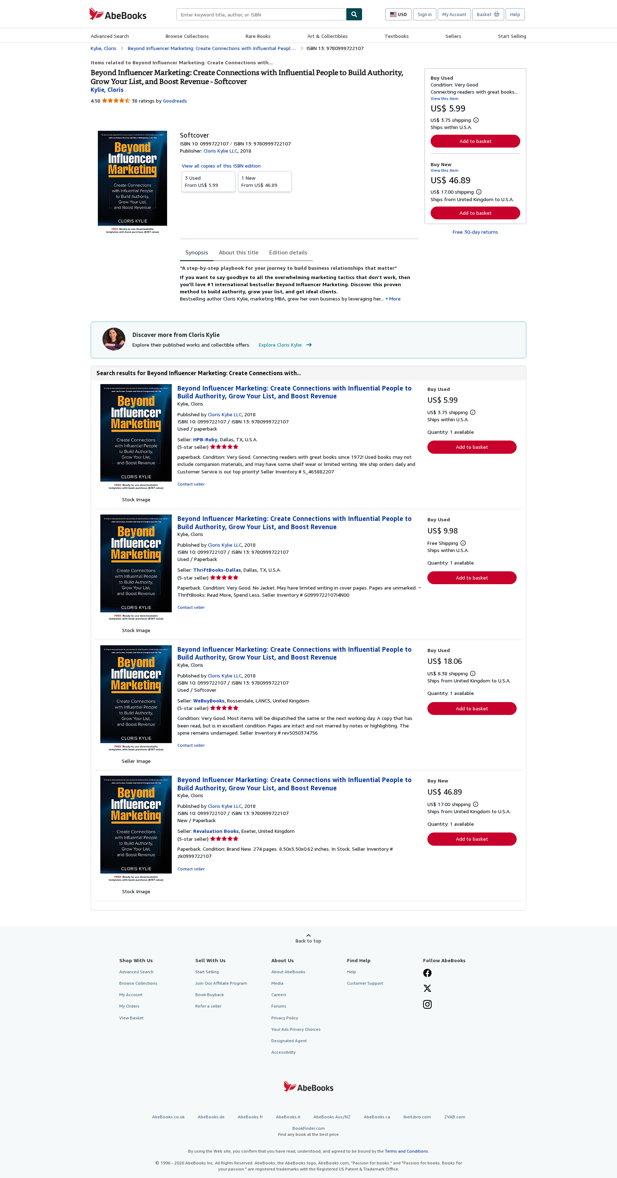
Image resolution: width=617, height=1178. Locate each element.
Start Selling (512, 36)
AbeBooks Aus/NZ (332, 1116)
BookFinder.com (308, 1131)
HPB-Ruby (205, 439)
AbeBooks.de (211, 1116)
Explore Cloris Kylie (280, 345)
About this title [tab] (239, 252)
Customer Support (365, 983)
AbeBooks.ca (377, 1116)
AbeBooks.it (288, 1116)
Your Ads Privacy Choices (296, 1029)
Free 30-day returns (475, 232)
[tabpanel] (299, 286)
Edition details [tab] (288, 252)
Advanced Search (110, 36)
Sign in (425, 14)
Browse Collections (187, 36)
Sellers (453, 36)
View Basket (131, 1017)
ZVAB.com (454, 1116)
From (201, 181)
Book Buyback (209, 994)
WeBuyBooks (209, 700)
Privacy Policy (284, 1017)
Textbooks (397, 36)
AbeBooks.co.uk (168, 1116)
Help (515, 14)
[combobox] (261, 14)
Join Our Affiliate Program (221, 983)
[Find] (354, 14)
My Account (454, 14)
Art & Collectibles (327, 36)
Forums (278, 1006)
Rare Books (258, 36)
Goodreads (175, 101)
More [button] (395, 298)
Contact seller (191, 484)
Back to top (308, 941)
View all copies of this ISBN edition (221, 166)
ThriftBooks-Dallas (217, 570)
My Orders (129, 1006)
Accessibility (283, 1052)
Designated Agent (289, 1040)
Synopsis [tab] (196, 252)
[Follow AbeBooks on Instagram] (427, 1005)
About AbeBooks (288, 971)
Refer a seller (208, 1006)
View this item (444, 98)
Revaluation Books (216, 831)
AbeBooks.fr (250, 1116)
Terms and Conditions (406, 1151)
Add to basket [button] (476, 141)
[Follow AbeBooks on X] (427, 989)
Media (277, 983)
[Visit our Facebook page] (427, 973)
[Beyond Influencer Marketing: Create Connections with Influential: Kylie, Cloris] (136, 492)
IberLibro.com (417, 1116)
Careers (278, 994)
